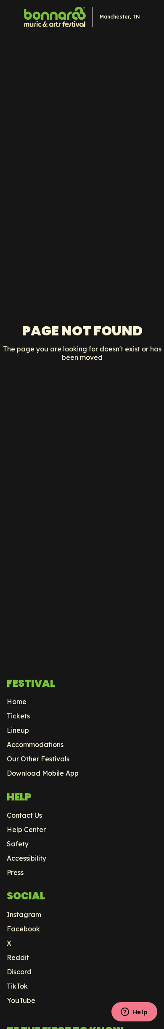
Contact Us (24, 815)
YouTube (21, 1000)
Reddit (18, 957)
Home (16, 701)
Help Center (26, 829)
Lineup (18, 730)
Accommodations (35, 744)
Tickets (18, 716)
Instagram (24, 914)
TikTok (17, 986)
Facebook (23, 928)
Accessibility (26, 858)
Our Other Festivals (38, 758)
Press (15, 872)
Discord (19, 971)
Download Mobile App (43, 773)
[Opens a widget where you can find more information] (134, 1012)
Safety (18, 843)
